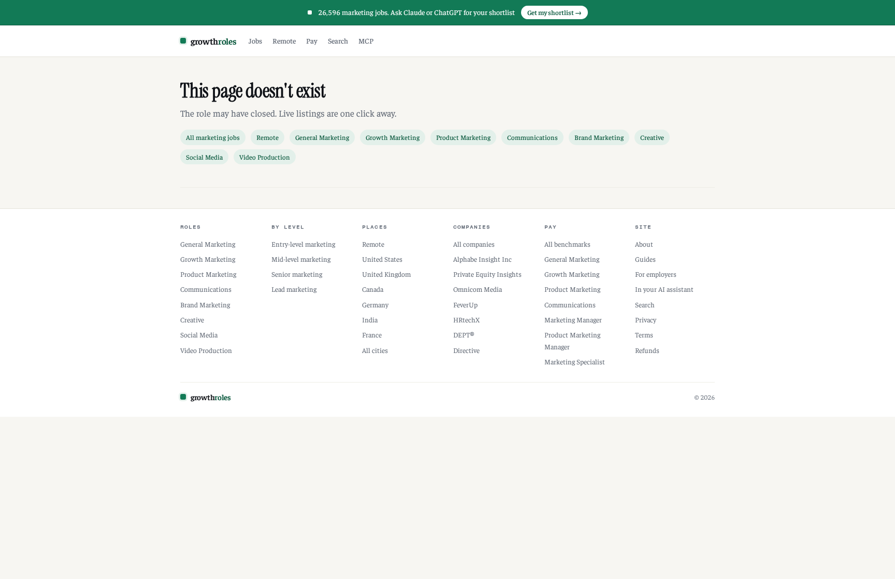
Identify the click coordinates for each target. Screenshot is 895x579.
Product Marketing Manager (572, 340)
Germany (375, 304)
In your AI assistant (664, 289)
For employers (655, 274)
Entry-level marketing (303, 243)
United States (382, 259)
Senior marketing (296, 274)
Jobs (255, 40)
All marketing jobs (213, 137)
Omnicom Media (477, 289)
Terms (644, 334)
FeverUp (465, 304)
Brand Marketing (599, 137)
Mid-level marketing (300, 259)
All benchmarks (567, 243)
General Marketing (322, 137)
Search (338, 40)
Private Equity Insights (487, 274)
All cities (375, 350)
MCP (365, 40)
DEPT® (463, 334)
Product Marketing (463, 137)
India (370, 319)
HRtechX (466, 319)
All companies (474, 243)
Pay (311, 40)
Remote (284, 40)
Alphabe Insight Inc (482, 259)
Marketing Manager (573, 319)
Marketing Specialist (574, 361)
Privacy (645, 319)
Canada (372, 289)
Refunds (647, 350)
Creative (652, 137)
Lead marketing (293, 289)
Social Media (204, 156)
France (372, 334)
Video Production (264, 156)
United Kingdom (386, 274)
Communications (532, 137)
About (644, 243)
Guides (645, 259)
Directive (466, 350)
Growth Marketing (393, 137)
